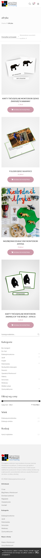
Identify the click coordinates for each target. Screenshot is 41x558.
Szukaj (38, 334)
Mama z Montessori (7, 542)
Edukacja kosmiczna (7, 354)
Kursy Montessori (7, 545)
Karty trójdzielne (7, 434)
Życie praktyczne (7, 389)
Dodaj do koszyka (22, 110)
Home (3, 23)
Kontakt (4, 505)
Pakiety (3, 376)
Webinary (4, 383)
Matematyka (5, 364)
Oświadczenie (6, 502)
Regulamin (4, 499)
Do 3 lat (4, 351)
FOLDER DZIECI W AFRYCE (20, 171)
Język (3, 357)
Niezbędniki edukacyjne (9, 367)
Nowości (4, 370)
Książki (3, 361)
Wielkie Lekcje (6, 386)
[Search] (30, 3)
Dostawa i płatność (7, 496)
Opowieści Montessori (8, 373)
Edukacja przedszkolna (8, 418)
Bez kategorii (5, 348)
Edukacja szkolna (6, 421)
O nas (3, 489)
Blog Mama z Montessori (9, 492)
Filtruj (36, 405)
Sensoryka (4, 380)
